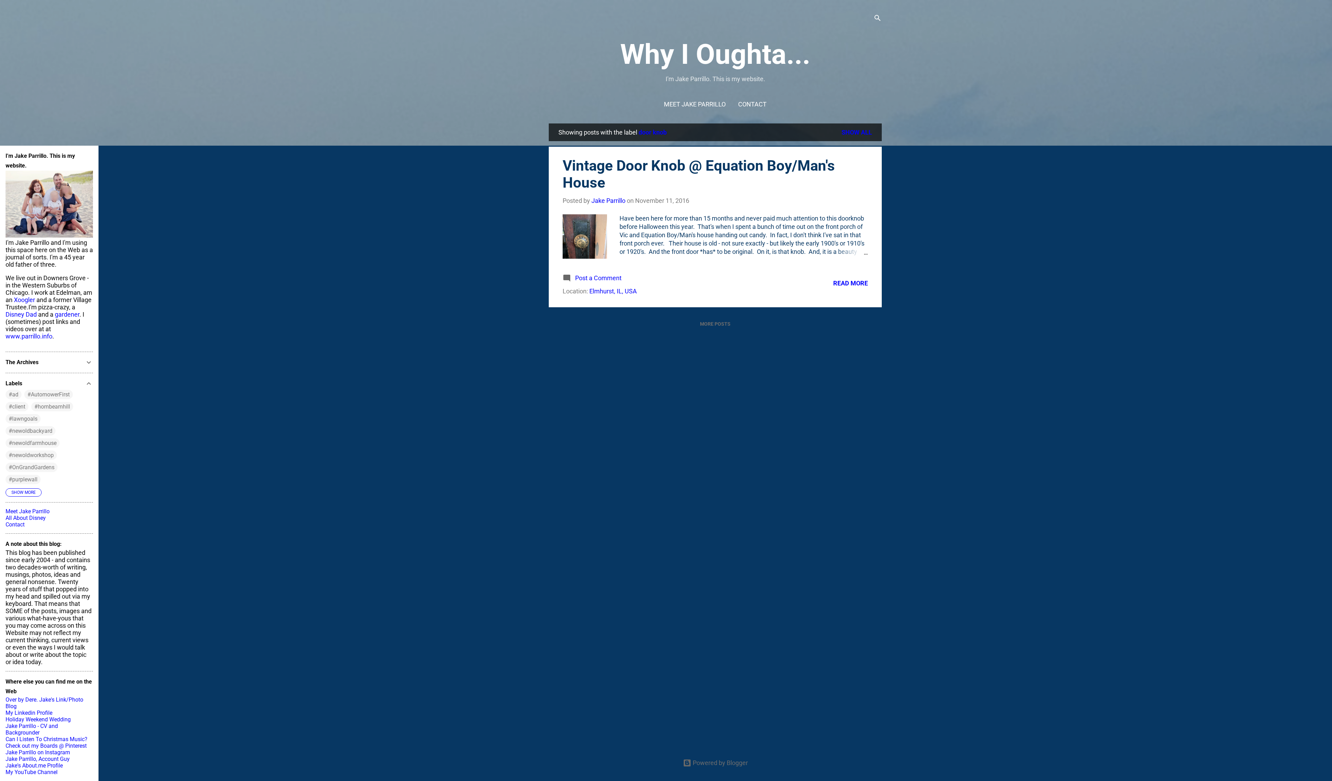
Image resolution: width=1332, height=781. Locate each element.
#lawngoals (23, 418)
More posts (715, 324)
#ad (13, 394)
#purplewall (23, 479)
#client (17, 406)
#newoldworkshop (31, 455)
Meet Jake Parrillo (695, 104)
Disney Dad (21, 314)
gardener (67, 314)
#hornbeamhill (52, 406)
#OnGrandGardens (31, 467)
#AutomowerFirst (48, 394)
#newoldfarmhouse (33, 443)
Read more (850, 283)
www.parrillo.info (29, 336)
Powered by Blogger (719, 762)
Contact (752, 104)
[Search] (877, 18)
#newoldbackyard (30, 431)
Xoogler (24, 299)
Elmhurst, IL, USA (613, 291)
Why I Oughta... (715, 54)
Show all (857, 132)
